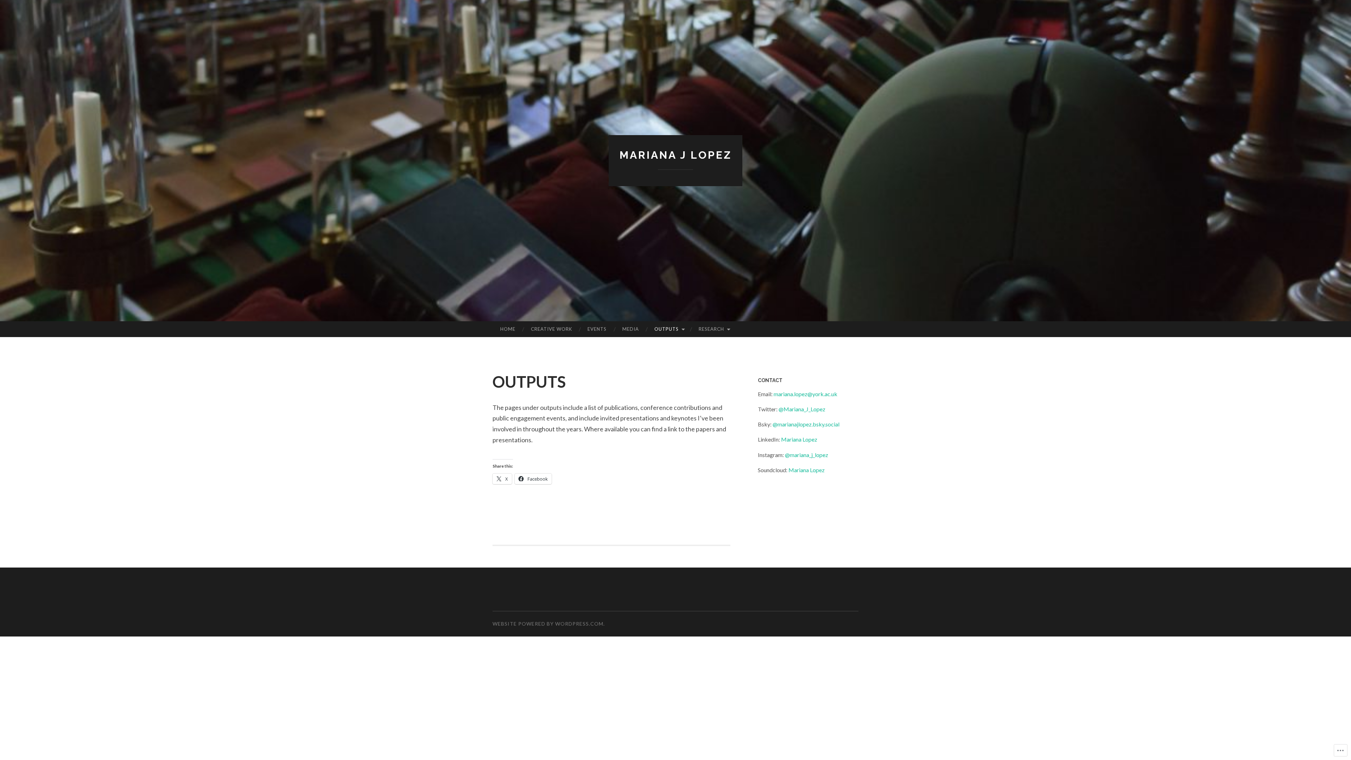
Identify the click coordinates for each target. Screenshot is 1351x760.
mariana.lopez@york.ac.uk (805, 394)
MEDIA (630, 329)
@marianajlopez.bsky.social (806, 424)
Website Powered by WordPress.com (548, 624)
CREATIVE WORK (551, 329)
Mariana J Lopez (676, 155)
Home (507, 329)
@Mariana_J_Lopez (802, 409)
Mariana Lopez (799, 439)
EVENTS (597, 329)
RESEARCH (711, 329)
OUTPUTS (666, 329)
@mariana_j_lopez (806, 454)
